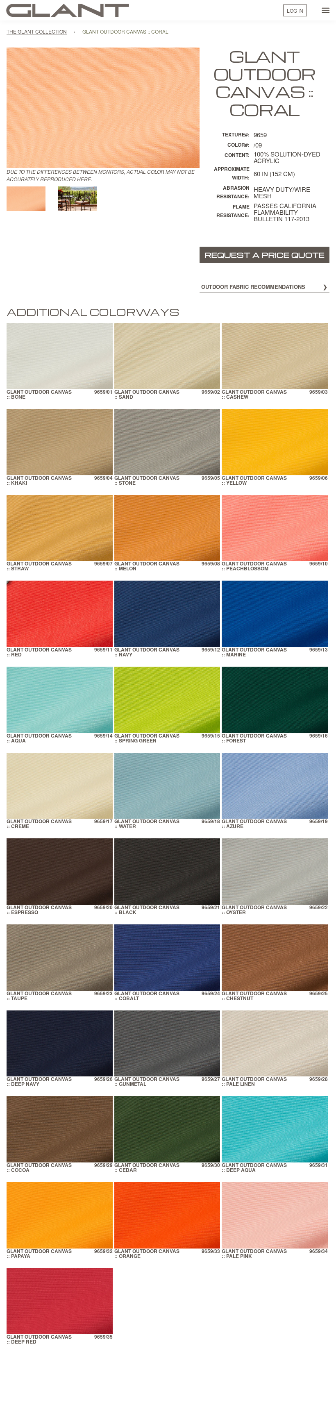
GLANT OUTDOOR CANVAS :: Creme (39, 824)
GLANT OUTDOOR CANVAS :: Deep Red (39, 1339)
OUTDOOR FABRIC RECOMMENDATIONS (253, 287)
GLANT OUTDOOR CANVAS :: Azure (254, 824)
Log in (295, 10)
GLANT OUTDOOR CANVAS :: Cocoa (39, 1168)
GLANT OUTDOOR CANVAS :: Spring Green (146, 738)
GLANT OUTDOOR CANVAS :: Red (39, 652)
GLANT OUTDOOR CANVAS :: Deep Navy (39, 1081)
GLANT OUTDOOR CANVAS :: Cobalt (146, 996)
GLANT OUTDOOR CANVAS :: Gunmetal (146, 1081)
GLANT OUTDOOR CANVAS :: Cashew (254, 394)
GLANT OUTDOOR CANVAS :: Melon (146, 566)
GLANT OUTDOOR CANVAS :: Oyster (254, 910)
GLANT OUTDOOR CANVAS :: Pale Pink (254, 1254)
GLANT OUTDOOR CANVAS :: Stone (146, 480)
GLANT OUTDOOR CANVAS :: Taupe (39, 996)
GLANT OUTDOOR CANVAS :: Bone (39, 394)
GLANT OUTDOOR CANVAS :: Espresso (39, 910)
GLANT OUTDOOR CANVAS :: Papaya (39, 1254)
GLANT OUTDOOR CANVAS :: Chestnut (254, 996)
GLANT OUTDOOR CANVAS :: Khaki (39, 480)
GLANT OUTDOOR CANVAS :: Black (146, 910)
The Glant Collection (37, 31)
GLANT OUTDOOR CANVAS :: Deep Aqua (254, 1168)
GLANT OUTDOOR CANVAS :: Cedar (146, 1168)
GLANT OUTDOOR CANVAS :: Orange (146, 1254)
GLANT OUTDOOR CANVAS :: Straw (39, 566)
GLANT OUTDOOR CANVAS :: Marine (254, 652)
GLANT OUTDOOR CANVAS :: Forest (254, 738)
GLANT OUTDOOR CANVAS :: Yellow (254, 480)
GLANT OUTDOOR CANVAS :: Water (146, 824)
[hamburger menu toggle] (326, 10)
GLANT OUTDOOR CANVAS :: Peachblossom (254, 566)
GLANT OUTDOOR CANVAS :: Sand (146, 394)
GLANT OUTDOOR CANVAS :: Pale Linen (254, 1081)
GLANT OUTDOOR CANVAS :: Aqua (39, 738)
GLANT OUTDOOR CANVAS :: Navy (146, 652)
